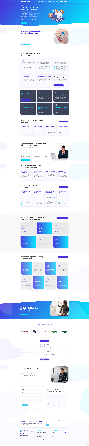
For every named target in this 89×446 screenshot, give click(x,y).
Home (39, 1)
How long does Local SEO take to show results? (28, 350)
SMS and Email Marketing (40, 439)
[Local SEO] (40, 239)
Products (49, 1)
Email (23, 395)
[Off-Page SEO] (56, 226)
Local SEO (40, 241)
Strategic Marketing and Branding (41, 432)
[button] (32, 351)
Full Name (23, 389)
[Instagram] (63, 432)
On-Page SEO (41, 228)
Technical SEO (25, 228)
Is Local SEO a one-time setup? (50, 354)
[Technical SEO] (23, 226)
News (54, 1)
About (42, 1)
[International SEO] (23, 239)
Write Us (23, 398)
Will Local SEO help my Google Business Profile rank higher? (30, 353)
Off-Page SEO (57, 228)
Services (45, 1)
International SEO (25, 241)
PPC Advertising (39, 437)
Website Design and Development (41, 433)
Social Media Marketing (40, 436)
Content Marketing (58, 241)
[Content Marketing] (56, 239)
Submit (47, 424)
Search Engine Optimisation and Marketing (43, 435)
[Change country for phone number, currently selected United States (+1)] (22, 394)
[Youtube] (65, 432)
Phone (23, 392)
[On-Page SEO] (40, 226)
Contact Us (57, 1)
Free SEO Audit (54, 437)
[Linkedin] (64, 432)
